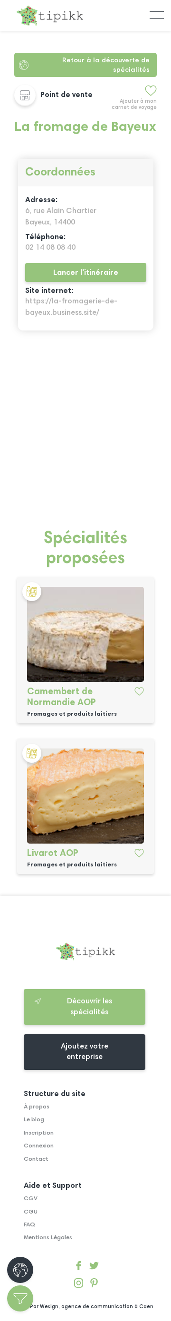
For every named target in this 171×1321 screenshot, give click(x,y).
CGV (31, 1199)
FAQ (29, 1225)
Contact (36, 1159)
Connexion (39, 1146)
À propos (36, 1107)
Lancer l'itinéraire (85, 273)
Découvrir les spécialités (89, 1007)
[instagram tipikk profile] (79, 1284)
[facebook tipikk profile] (79, 1267)
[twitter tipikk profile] (94, 1267)
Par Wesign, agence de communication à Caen (91, 1307)
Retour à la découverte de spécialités (106, 65)
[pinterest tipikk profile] (94, 1284)
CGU (31, 1212)
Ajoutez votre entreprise (84, 1052)
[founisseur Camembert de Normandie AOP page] (85, 634)
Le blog (34, 1120)
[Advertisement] (85, 435)
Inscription (39, 1133)
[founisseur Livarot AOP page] (85, 796)
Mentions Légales (48, 1238)
